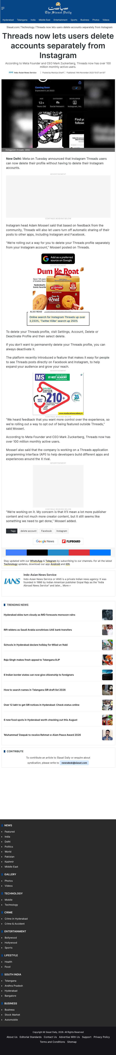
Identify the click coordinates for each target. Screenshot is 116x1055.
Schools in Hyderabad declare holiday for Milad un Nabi (36, 644)
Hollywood (11, 942)
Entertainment (60, 20)
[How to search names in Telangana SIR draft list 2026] (107, 690)
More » (67, 585)
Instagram (61, 530)
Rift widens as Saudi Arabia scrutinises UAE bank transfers (38, 629)
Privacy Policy (102, 1036)
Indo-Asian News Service (25, 72)
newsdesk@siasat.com (74, 762)
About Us (12, 1036)
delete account (28, 530)
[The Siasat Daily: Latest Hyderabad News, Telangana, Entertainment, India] (58, 8)
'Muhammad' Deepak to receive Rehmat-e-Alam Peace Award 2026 (42, 734)
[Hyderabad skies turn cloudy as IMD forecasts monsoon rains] (107, 615)
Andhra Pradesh (14, 985)
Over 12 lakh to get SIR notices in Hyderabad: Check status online (41, 704)
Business (85, 20)
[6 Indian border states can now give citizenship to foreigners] (107, 675)
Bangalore (10, 995)
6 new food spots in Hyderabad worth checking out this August (40, 719)
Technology (27, 27)
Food (7, 966)
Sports (74, 20)
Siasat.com (12, 27)
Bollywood (11, 937)
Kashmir (9, 861)
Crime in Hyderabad (16, 918)
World (8, 851)
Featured (10, 831)
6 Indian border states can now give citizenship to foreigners (39, 674)
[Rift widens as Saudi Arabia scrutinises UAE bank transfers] (107, 630)
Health (8, 961)
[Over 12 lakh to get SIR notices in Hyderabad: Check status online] (107, 705)
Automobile (11, 1019)
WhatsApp (36, 560)
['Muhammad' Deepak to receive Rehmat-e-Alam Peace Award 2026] (107, 735)
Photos (95, 20)
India (33, 20)
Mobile (8, 899)
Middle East (44, 20)
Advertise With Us (69, 1036)
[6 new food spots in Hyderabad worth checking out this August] (107, 720)
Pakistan (9, 856)
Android (55, 564)
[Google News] (45, 541)
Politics (9, 846)
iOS (68, 564)
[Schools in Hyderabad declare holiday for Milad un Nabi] (107, 645)
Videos (106, 20)
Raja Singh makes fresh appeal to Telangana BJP (32, 659)
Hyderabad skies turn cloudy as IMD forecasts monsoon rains (39, 614)
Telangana (22, 20)
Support (86, 1036)
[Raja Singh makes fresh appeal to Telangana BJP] (107, 660)
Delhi (7, 841)
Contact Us (50, 1036)
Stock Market (12, 1014)
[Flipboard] (71, 541)
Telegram (50, 560)
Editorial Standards (31, 1036)
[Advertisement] (58, 196)
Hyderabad (8, 20)
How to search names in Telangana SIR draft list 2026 (35, 689)
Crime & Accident (15, 923)
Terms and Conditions (52, 1041)
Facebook (46, 530)
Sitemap (72, 1041)
